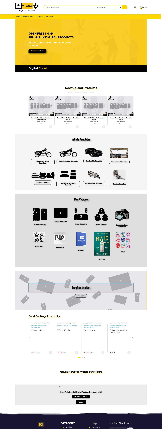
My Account (50, 16)
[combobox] (70, 7)
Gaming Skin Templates (90, 323)
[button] (79, 357)
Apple (59, 323)
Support (39, 16)
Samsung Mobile (45, 323)
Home (18, 16)
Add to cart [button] (50, 126)
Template (73, 323)
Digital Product (28, 16)
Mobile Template (35, 323)
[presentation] (133, 338)
